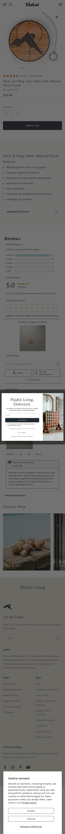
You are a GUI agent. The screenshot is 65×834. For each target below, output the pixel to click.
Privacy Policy (29, 802)
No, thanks (22, 433)
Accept (31, 810)
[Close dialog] (61, 395)
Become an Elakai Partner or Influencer (22, 436)
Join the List (22, 420)
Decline (31, 818)
